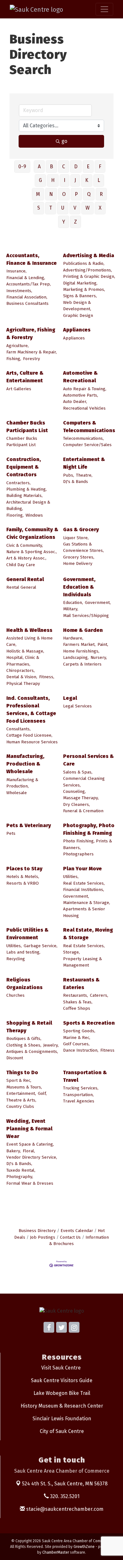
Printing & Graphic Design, (89, 276)
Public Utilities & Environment (27, 934)
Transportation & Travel (85, 1076)
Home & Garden (83, 630)
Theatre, (84, 475)
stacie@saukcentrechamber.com (64, 1509)
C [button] (63, 167)
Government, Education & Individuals (79, 587)
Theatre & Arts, (21, 1100)
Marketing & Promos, (84, 289)
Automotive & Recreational (80, 377)
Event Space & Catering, (30, 1144)
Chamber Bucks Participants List (27, 426)
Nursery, (99, 657)
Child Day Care (20, 564)
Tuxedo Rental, (20, 1170)
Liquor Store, (76, 537)
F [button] (100, 167)
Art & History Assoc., (26, 558)
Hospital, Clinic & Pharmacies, (22, 660)
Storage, (71, 952)
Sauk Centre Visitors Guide (61, 1380)
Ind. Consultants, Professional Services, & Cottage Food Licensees (31, 709)
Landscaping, (76, 657)
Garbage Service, (40, 945)
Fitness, (46, 677)
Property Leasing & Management (82, 962)
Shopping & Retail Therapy (29, 1027)
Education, (73, 602)
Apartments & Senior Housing (84, 912)
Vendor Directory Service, (31, 1157)
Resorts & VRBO (22, 883)
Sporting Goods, (79, 1031)
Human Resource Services (32, 742)
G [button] (40, 180)
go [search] (64, 141)
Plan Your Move (82, 869)
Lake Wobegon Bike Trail (61, 1393)
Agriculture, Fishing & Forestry (30, 333)
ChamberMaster (55, 1552)
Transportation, (78, 1094)
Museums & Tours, (24, 1087)
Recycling (15, 958)
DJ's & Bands (75, 481)
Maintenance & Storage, (86, 902)
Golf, (42, 1093)
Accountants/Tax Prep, (28, 284)
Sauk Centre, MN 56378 (65, 1484)
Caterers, (99, 995)
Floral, (29, 1151)
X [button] (100, 208)
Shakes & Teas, (77, 1002)
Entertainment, (21, 1093)
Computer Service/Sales (87, 444)
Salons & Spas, (77, 772)
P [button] (76, 194)
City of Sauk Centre (62, 1431)
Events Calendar (77, 1230)
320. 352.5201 (64, 1496)
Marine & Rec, (76, 1037)
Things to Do (22, 1072)
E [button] (88, 167)
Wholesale (16, 792)
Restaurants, (75, 995)
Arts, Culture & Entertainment (25, 377)
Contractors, (18, 482)
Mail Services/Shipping (86, 615)
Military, (70, 609)
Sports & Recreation (89, 1023)
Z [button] (75, 222)
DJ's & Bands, (19, 1163)
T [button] (50, 208)
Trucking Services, (80, 1088)
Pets (10, 833)
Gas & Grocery (81, 529)
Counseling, (74, 791)
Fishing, (13, 358)
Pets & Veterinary (28, 825)
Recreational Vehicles (84, 408)
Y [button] (63, 222)
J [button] (75, 180)
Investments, (19, 290)
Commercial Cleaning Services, (84, 781)
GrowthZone (84, 1546)
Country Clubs (20, 1106)
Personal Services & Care (88, 760)
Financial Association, (26, 297)
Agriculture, (17, 345)
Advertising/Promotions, (87, 270)
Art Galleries (18, 389)
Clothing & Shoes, (23, 1045)
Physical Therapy (23, 683)
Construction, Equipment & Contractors (23, 467)
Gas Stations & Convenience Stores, (83, 547)
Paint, (102, 644)
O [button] (64, 194)
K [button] (86, 180)
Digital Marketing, (80, 283)
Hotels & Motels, (22, 876)
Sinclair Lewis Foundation (61, 1419)
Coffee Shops (76, 1008)
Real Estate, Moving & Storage (88, 934)
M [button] (38, 194)
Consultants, (18, 729)
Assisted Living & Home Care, (29, 641)
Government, (98, 602)
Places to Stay (24, 869)
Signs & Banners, (80, 295)
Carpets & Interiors (82, 664)
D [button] (76, 167)
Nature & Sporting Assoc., (31, 551)
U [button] (62, 208)
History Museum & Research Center (61, 1406)
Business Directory (37, 1230)
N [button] (51, 194)
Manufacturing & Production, (22, 783)
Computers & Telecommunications (89, 426)
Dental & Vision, (21, 677)
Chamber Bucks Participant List (21, 441)
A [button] (39, 167)
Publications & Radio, (83, 263)
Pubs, (68, 475)
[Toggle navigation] (104, 9)
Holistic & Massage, (25, 651)
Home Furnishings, (81, 651)
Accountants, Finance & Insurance (31, 259)
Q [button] (89, 194)
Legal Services (77, 706)
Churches (15, 995)
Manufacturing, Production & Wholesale (25, 763)
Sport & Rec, (18, 1080)
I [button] (64, 180)
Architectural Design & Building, (28, 505)
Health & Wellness (29, 630)
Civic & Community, (24, 545)
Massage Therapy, (81, 797)
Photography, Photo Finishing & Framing (88, 829)
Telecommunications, (83, 438)
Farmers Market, (79, 644)
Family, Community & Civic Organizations (32, 533)
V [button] (74, 208)
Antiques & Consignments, (32, 1051)
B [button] (51, 167)
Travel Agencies (78, 1101)
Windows (34, 515)
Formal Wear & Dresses (29, 1183)
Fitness (107, 1050)
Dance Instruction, (80, 1050)
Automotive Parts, (80, 395)
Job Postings (42, 1237)
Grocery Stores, (78, 557)
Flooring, (15, 515)
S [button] (38, 208)
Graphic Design (78, 315)
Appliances (77, 330)
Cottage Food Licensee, (29, 735)
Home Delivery (77, 563)
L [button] (98, 180)
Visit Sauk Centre (61, 1368)
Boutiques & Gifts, (23, 1038)
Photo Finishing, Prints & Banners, (87, 844)
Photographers (78, 854)
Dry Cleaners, (76, 804)
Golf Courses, (76, 1044)
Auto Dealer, (75, 401)
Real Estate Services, (84, 883)
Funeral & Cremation (83, 810)
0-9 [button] (22, 167)
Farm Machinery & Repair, (31, 352)
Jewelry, (51, 1045)
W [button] (87, 208)
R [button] (101, 194)
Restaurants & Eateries (81, 983)
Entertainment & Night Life (84, 463)
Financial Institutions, (83, 889)
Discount (14, 1058)
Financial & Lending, (25, 277)
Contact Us (70, 1237)
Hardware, (73, 638)
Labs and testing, (23, 952)
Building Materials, (24, 495)
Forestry (31, 358)
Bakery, (13, 1151)
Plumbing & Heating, (26, 489)
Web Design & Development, (77, 305)
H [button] (53, 180)
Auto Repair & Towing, (84, 389)
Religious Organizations (24, 983)
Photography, (19, 1176)
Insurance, (16, 271)
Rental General (21, 587)
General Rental (25, 579)
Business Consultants (27, 303)
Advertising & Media (88, 255)
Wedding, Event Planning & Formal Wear (29, 1128)
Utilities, (71, 876)
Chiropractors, (20, 670)
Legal (70, 698)
